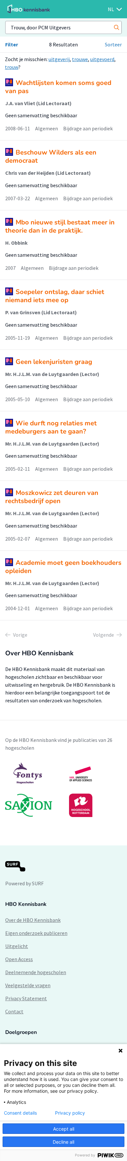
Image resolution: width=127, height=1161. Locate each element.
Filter (11, 44)
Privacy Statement (26, 998)
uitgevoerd (102, 59)
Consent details (20, 1113)
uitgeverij (59, 59)
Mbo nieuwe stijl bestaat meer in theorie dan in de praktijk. (60, 226)
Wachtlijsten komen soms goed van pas (58, 86)
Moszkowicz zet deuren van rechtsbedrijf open (51, 496)
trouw (11, 67)
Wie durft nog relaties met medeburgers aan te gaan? (51, 427)
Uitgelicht (16, 946)
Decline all (63, 1142)
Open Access (19, 959)
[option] (63, 789)
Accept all (63, 1129)
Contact (14, 1011)
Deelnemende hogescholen (35, 972)
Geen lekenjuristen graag (54, 361)
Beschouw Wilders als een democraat (50, 156)
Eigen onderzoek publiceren (36, 933)
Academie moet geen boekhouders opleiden (63, 566)
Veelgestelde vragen (27, 985)
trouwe (80, 59)
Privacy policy (70, 1113)
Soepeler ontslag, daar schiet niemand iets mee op (54, 295)
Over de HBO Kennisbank (33, 920)
